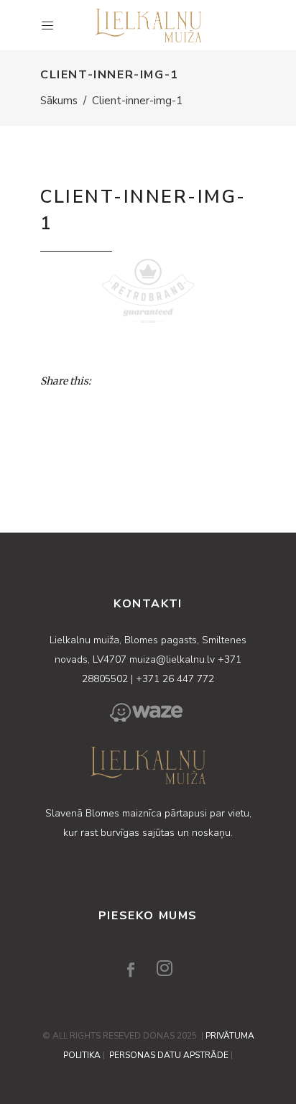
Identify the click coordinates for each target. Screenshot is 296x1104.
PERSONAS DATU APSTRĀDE (168, 1055)
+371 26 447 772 (175, 679)
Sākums (59, 100)
